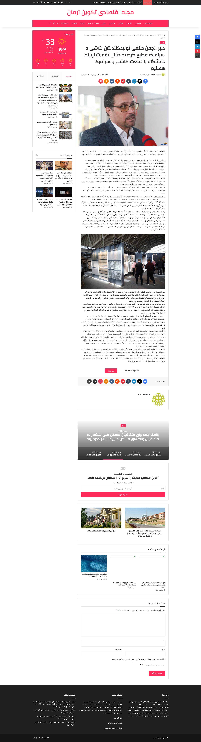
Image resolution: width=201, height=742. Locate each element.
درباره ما (74, 23)
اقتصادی (129, 23)
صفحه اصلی (148, 23)
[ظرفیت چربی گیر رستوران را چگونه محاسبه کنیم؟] (65, 115)
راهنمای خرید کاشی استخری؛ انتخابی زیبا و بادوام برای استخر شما (94, 575)
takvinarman (157, 75)
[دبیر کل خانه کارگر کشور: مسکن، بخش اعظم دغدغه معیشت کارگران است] (152, 568)
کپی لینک (111, 371)
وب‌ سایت (118, 649)
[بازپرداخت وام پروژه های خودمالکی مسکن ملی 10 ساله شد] (123, 568)
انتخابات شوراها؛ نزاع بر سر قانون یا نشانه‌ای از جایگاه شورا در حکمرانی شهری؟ (63, 176)
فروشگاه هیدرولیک (110, 713)
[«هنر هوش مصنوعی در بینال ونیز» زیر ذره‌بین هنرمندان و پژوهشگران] (63, 192)
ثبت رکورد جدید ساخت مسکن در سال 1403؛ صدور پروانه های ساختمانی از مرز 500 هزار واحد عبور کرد (47, 136)
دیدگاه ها (40, 76)
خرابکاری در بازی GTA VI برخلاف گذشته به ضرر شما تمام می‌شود (45, 202)
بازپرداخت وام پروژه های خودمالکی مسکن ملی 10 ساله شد (124, 584)
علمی (104, 23)
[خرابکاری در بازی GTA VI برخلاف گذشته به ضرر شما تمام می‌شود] (44, 192)
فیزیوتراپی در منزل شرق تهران (112, 704)
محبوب (68, 76)
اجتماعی (112, 23)
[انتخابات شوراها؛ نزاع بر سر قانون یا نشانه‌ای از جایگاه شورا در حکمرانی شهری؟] (63, 165)
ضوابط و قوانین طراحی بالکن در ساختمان (47, 123)
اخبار (158, 35)
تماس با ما (64, 23)
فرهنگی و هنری (93, 23)
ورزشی (120, 23)
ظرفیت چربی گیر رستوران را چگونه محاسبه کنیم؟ (48, 113)
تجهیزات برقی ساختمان (111, 707)
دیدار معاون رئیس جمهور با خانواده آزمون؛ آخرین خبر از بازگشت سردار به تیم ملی (116, 2)
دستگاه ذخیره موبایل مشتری (93, 704)
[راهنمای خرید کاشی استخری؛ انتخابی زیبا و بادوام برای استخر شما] (94, 563)
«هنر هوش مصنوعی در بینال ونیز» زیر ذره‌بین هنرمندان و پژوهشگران (64, 202)
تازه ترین (55, 76)
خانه (162, 35)
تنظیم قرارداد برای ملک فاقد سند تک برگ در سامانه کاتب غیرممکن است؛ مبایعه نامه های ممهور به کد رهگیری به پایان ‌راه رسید (47, 100)
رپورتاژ (82, 23)
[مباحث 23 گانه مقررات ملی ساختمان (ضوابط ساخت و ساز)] (65, 88)
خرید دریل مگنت (106, 702)
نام (164, 639)
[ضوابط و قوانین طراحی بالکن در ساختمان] (65, 125)
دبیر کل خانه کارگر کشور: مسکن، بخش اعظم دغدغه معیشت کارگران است (153, 585)
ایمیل (163, 649)
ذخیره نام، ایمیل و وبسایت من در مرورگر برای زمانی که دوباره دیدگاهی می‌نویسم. (137, 659)
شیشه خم (97, 702)
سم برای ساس (117, 702)
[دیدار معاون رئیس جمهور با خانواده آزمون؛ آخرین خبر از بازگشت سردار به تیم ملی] (44, 165)
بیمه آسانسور (88, 702)
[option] (123, 436)
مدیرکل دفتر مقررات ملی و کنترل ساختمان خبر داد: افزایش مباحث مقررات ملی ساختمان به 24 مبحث (123, 436)
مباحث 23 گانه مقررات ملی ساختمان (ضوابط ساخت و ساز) (46, 86)
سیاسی (138, 23)
